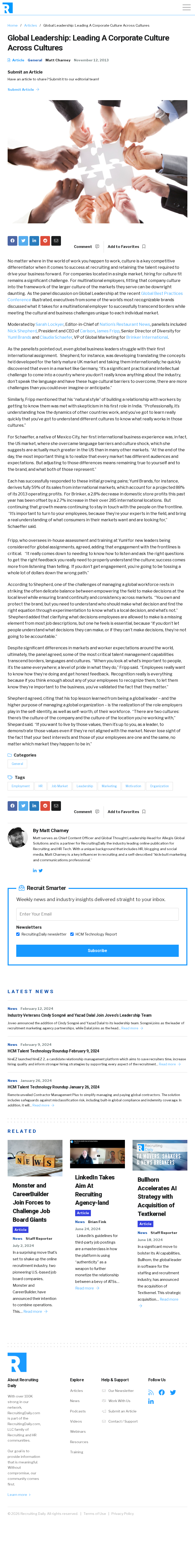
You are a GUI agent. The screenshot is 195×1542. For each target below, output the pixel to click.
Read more (130, 1028)
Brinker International (147, 337)
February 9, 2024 (36, 1045)
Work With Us (119, 1401)
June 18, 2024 (150, 1240)
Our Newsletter (121, 1391)
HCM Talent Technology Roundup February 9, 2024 (53, 1051)
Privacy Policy (122, 1514)
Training (76, 1452)
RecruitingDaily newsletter (44, 934)
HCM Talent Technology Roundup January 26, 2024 (54, 1087)
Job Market (60, 786)
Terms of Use (95, 1514)
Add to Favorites (124, 246)
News (12, 1009)
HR (41, 786)
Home (13, 25)
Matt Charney (58, 60)
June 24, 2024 (88, 1229)
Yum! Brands (19, 337)
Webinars (78, 1431)
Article (17, 60)
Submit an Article (25, 72)
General (35, 60)
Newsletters (29, 927)
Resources (79, 1442)
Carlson (87, 331)
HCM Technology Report (96, 934)
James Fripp (108, 331)
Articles (30, 25)
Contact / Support (123, 1421)
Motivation (133, 786)
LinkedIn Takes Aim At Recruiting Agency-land (95, 1190)
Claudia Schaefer (56, 337)
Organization (159, 786)
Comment (83, 246)
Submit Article (21, 89)
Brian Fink (97, 1222)
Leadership (85, 786)
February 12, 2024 (37, 1009)
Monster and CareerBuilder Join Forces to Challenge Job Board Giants (32, 1202)
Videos (76, 1421)
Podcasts (78, 1411)
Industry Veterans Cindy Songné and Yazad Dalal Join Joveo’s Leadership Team (80, 1015)
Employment (21, 786)
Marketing (109, 786)
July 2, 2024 (23, 1246)
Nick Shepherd (22, 331)
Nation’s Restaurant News (125, 324)
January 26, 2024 (36, 1081)
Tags (19, 777)
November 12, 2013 (91, 60)
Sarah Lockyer (50, 324)
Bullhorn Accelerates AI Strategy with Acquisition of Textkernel (157, 1196)
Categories (24, 755)
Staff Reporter (39, 1238)
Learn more (18, 1495)
